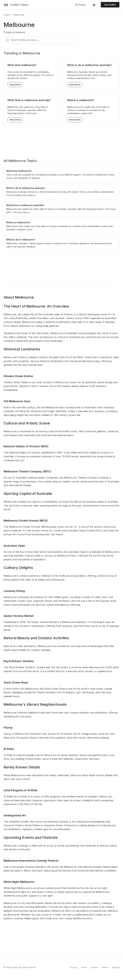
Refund (105, 967)
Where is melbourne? (80, 100)
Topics (7, 14)
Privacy (73, 967)
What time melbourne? (21, 65)
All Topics (80, 4)
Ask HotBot (110, 4)
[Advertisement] (61, 140)
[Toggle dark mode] (94, 5)
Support (115, 967)
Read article (15, 84)
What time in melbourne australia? (29, 100)
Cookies (94, 967)
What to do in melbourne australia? (89, 65)
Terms (84, 967)
